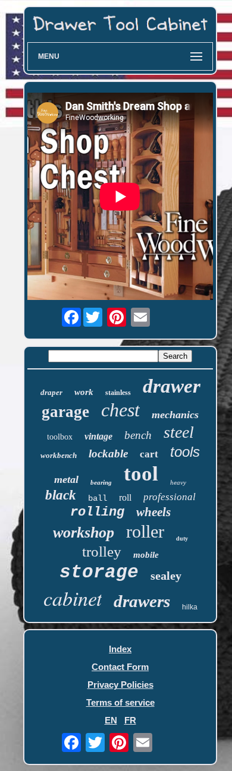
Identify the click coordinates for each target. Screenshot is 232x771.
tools (185, 452)
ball (97, 498)
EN (111, 720)
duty (182, 538)
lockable (108, 453)
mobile (146, 555)
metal (66, 479)
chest (120, 410)
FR (130, 720)
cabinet (72, 597)
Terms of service (120, 702)
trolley (101, 552)
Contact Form (120, 667)
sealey (166, 575)
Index (120, 649)
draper (51, 392)
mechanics (175, 415)
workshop (83, 532)
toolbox (60, 436)
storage (99, 572)
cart (149, 454)
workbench (58, 455)
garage (65, 412)
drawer (171, 386)
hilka (189, 607)
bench (138, 435)
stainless (118, 392)
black (60, 495)
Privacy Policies (120, 685)
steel (179, 432)
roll (125, 497)
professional (169, 497)
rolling (97, 512)
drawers (142, 601)
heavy (178, 482)
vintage (98, 436)
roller (145, 531)
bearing (101, 482)
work (83, 392)
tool (141, 473)
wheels (153, 512)
